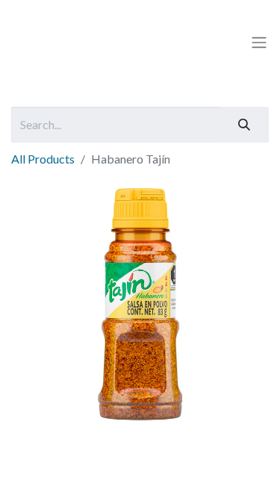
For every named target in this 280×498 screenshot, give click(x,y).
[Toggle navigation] (259, 42)
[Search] (244, 125)
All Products (43, 159)
